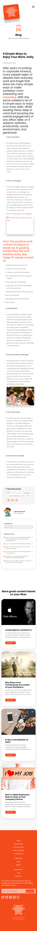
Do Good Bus (18, 847)
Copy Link (27, 493)
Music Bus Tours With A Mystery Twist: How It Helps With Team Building (18, 561)
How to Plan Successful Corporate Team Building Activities (18, 547)
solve (17, 169)
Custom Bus (18, 854)
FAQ (18, 873)
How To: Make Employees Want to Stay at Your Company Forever (17, 797)
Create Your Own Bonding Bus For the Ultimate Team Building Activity (17, 557)
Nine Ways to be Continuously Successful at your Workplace (17, 684)
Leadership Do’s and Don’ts (18, 630)
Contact (18, 876)
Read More (10, 643)
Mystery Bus (18, 844)
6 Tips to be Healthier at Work (16, 740)
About (18, 865)
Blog (18, 862)
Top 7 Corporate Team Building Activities (18, 544)
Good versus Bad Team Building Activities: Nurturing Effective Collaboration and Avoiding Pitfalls (18, 539)
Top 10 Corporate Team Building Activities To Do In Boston (18, 552)
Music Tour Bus (18, 850)
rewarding (9, 97)
